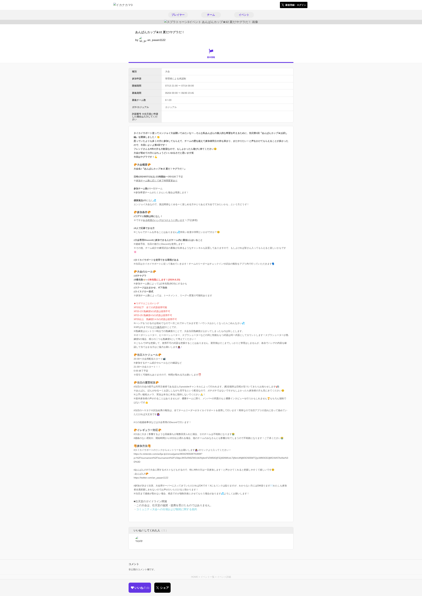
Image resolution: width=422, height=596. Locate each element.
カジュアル (171, 107)
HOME (194, 577)
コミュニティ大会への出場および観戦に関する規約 (166, 509)
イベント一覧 (207, 577)
